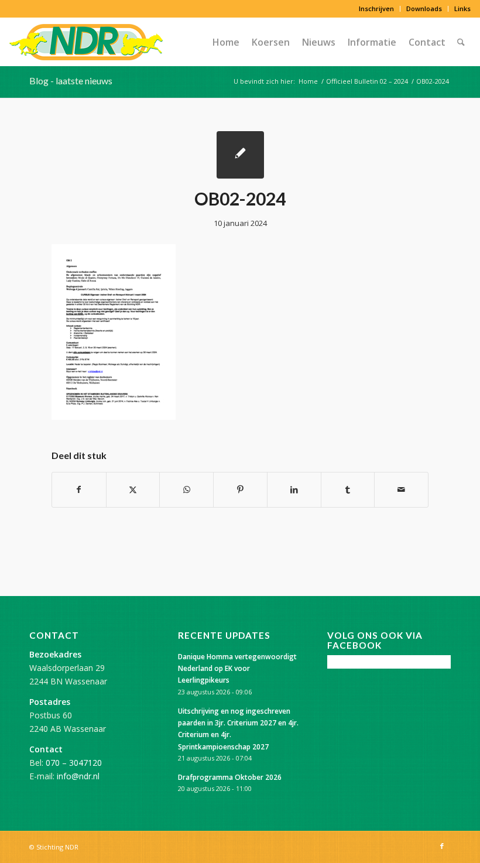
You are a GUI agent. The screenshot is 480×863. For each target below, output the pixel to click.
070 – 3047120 (74, 762)
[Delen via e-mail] (401, 489)
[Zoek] (461, 42)
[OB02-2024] (240, 155)
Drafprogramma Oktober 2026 (230, 777)
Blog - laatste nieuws (70, 80)
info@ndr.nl (78, 776)
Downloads (424, 8)
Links (462, 8)
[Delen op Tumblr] (348, 489)
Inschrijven (376, 8)
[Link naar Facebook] (442, 846)
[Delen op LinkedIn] (294, 489)
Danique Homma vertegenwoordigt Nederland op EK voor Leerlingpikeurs (237, 668)
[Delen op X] (133, 489)
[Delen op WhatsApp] (186, 489)
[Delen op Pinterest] (240, 489)
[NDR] (86, 42)
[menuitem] (376, 9)
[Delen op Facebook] (79, 489)
